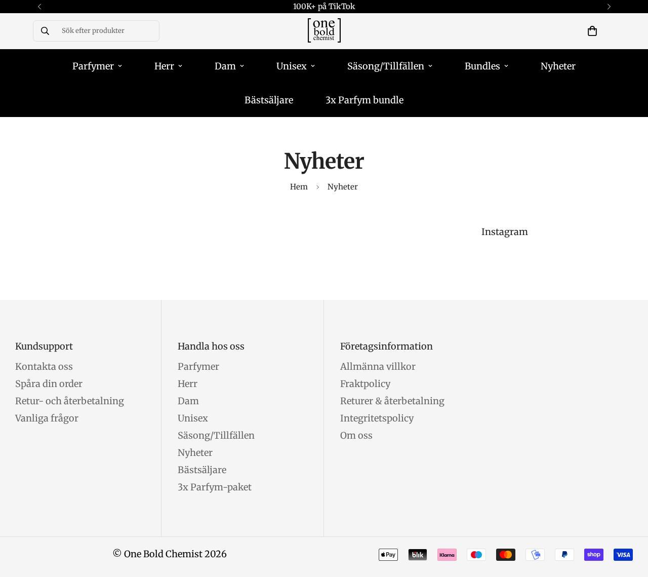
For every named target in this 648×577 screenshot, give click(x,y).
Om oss (356, 435)
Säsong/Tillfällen (385, 66)
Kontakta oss (44, 366)
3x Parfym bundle (364, 100)
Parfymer (93, 66)
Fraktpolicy (365, 384)
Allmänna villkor (378, 366)
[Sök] (45, 30)
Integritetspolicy (377, 418)
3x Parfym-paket (215, 487)
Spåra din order (49, 384)
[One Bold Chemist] (324, 31)
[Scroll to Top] (628, 521)
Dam (225, 66)
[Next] (608, 6)
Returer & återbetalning (392, 401)
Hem (299, 186)
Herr (164, 66)
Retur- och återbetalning (69, 401)
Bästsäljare (269, 100)
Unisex (291, 66)
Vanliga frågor (46, 418)
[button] (592, 31)
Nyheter (558, 66)
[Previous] (39, 6)
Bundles (482, 66)
